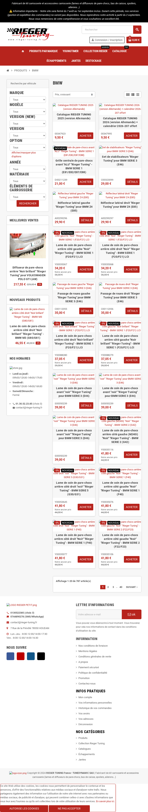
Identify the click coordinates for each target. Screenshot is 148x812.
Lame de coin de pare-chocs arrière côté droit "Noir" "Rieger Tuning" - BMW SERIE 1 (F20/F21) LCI (120, 251)
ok (133, 614)
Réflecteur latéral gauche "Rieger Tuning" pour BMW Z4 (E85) (74, 206)
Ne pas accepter (69, 808)
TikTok (41, 656)
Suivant (132, 587)
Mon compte (85, 697)
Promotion (84, 678)
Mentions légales (87, 651)
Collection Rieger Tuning (91, 743)
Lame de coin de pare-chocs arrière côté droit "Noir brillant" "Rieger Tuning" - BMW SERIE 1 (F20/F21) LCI (74, 341)
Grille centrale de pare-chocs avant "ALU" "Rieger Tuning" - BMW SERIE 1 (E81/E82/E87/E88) (74, 166)
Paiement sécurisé (88, 667)
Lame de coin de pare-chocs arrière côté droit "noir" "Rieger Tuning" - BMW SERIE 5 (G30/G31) (74, 488)
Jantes (82, 759)
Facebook (10, 656)
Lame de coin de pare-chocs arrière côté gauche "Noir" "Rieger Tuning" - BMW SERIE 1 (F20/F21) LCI (74, 251)
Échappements (86, 754)
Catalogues (84, 748)
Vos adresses (85, 718)
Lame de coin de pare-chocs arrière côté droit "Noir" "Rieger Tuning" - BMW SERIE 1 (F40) (73, 538)
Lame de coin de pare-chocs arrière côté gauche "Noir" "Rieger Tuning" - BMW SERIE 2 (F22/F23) (120, 540)
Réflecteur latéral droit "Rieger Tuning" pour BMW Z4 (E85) (120, 204)
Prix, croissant (62, 94)
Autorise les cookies (24, 808)
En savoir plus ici (105, 801)
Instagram (31, 656)
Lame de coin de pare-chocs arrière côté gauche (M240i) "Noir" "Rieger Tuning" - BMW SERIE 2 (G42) (120, 436)
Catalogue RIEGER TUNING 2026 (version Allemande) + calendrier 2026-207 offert (120, 122)
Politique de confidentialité (92, 672)
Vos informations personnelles (95, 702)
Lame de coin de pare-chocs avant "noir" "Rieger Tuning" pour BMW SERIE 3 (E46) (74, 392)
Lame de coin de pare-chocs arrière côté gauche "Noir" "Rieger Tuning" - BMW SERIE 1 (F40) (120, 488)
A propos (83, 661)
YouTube (20, 656)
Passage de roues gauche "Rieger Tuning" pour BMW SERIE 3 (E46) (74, 297)
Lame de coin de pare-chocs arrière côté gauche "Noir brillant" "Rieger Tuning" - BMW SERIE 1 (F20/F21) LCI (120, 341)
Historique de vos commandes (95, 708)
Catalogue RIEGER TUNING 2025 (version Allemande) (74, 116)
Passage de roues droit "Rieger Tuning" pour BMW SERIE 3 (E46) (120, 297)
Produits (82, 738)
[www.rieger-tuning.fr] (31, 34)
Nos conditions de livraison (93, 645)
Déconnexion (85, 724)
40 (120, 587)
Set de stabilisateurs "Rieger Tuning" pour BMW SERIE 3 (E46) (120, 160)
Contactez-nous (87, 683)
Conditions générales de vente (94, 656)
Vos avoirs (84, 713)
